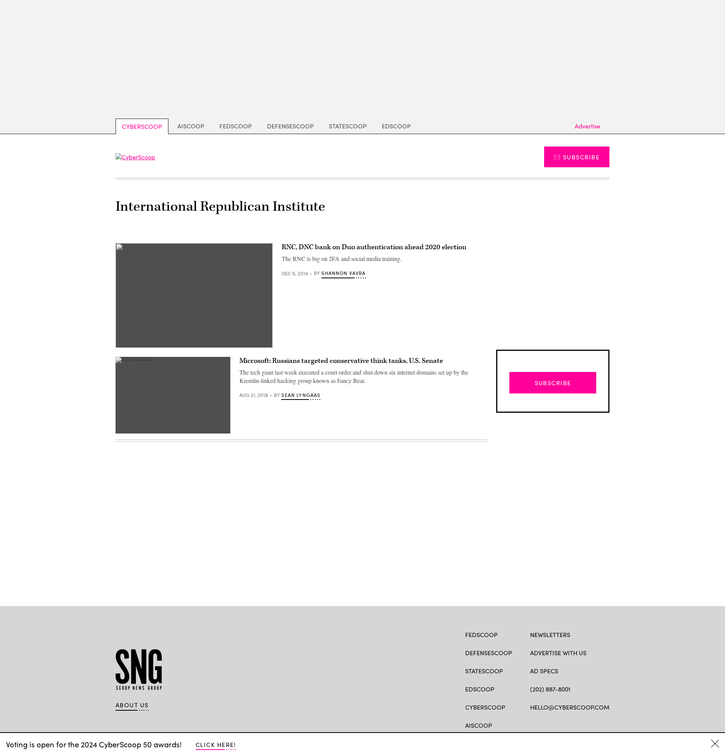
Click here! (216, 744)
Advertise (587, 126)
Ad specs (544, 671)
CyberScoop (142, 126)
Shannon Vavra (343, 273)
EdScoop (396, 126)
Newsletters (550, 635)
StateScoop (348, 126)
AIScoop (190, 126)
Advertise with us (558, 653)
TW (548, 724)
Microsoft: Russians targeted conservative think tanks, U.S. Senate (341, 361)
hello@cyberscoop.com (569, 707)
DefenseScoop (290, 126)
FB (533, 724)
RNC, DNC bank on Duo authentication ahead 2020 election (374, 247)
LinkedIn (563, 724)
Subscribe (581, 157)
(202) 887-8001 (550, 689)
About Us (132, 705)
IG (575, 724)
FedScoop (235, 126)
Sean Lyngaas (300, 395)
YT (589, 724)
